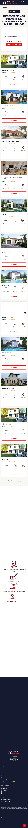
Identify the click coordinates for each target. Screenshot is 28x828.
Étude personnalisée (5, 777)
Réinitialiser (14, 48)
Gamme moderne (6, 812)
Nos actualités (4, 779)
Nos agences (4, 773)
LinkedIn (4, 792)
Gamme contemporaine (8, 814)
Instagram (5, 790)
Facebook (5, 788)
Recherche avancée (7, 817)
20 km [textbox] (13, 33)
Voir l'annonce (14, 84)
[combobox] (14, 30)
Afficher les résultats (14, 44)
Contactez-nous (6, 797)
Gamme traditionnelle (8, 811)
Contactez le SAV (7, 801)
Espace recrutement (7, 781)
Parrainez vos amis (7, 799)
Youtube (5, 794)
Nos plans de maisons (6, 770)
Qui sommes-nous (5, 775)
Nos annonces (4, 772)
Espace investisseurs (18, 781)
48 (11, 480)
